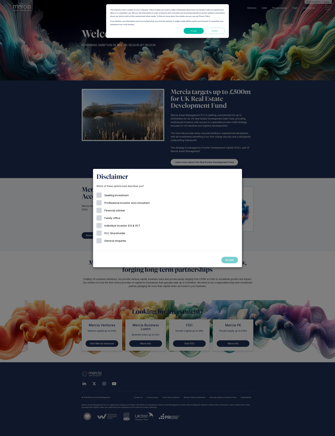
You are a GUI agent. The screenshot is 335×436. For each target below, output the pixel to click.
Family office (112, 218)
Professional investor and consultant (127, 202)
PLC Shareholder (114, 233)
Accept (194, 31)
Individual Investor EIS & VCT (122, 225)
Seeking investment (116, 195)
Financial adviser (114, 210)
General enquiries (115, 240)
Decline (215, 31)
